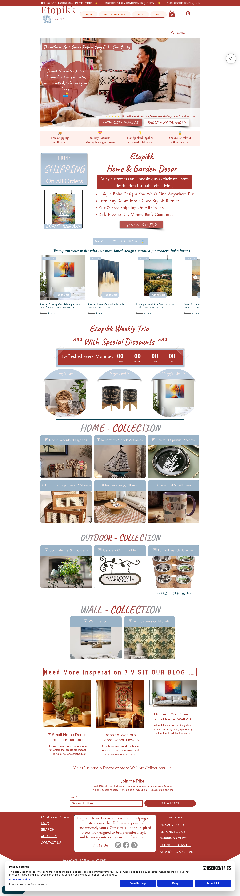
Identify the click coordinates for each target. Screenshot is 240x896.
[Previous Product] (44, 277)
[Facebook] (126, 845)
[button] (89, 14)
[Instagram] (118, 845)
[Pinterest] (134, 845)
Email (73, 797)
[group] (120, 285)
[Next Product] (195, 277)
